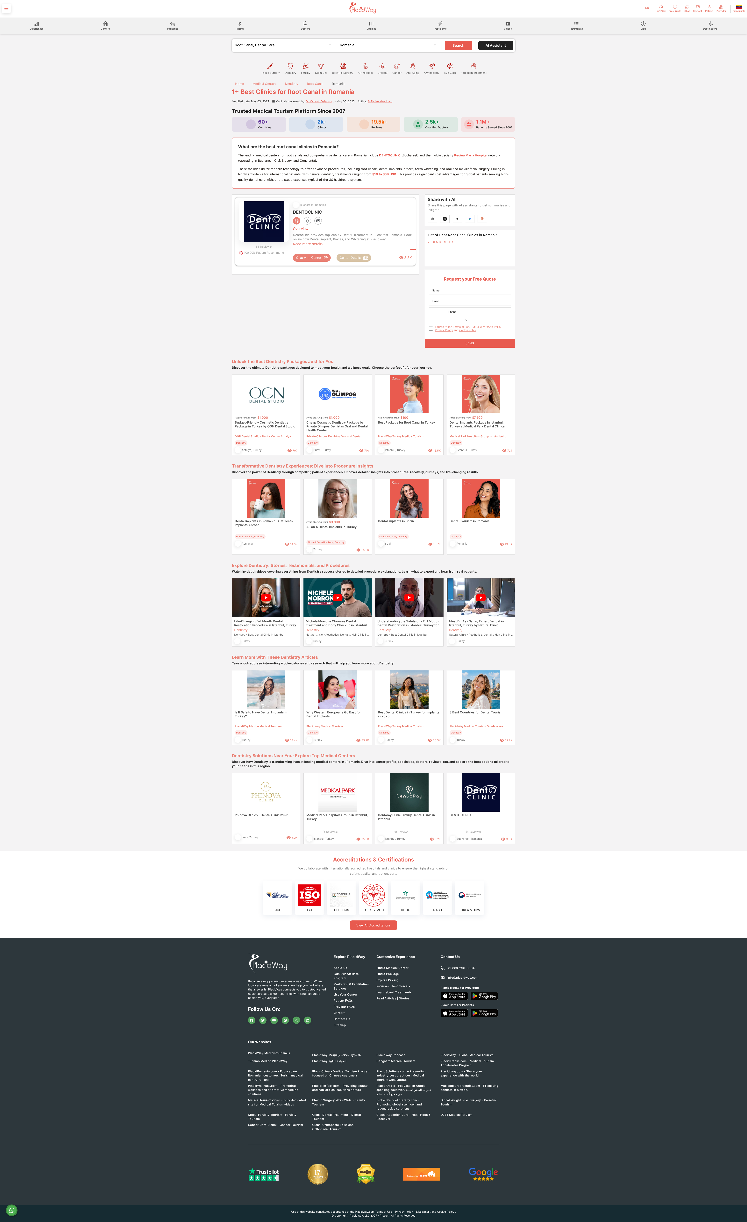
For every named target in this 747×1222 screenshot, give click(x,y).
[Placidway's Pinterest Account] (285, 1020)
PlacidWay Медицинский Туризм (336, 1055)
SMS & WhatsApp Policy (486, 326)
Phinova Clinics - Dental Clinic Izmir (261, 815)
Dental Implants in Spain (396, 521)
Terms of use (461, 326)
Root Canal (315, 84)
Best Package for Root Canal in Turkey (406, 422)
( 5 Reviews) (264, 246)
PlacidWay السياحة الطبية (329, 1061)
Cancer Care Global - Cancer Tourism (275, 1125)
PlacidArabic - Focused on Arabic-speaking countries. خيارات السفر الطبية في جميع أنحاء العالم (403, 1090)
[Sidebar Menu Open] (6, 8)
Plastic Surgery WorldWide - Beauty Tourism (338, 1102)
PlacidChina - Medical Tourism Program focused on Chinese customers (341, 1073)
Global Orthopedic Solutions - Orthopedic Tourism (334, 1127)
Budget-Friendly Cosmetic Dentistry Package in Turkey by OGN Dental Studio (265, 424)
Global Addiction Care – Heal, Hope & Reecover (403, 1117)
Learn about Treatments (394, 992)
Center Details (350, 258)
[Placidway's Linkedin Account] (307, 1020)
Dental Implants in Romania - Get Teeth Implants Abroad (264, 523)
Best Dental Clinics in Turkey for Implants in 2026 (408, 714)
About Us (340, 968)
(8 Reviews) (401, 831)
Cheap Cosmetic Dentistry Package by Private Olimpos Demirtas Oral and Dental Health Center (337, 426)
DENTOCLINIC (442, 242)
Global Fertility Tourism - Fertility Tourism (272, 1117)
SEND (470, 343)
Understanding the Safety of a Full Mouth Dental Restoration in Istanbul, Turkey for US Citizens (408, 623)
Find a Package (387, 974)
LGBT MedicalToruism (457, 1115)
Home (239, 84)
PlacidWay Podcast (390, 1055)
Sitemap (340, 1025)
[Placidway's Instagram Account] (296, 1020)
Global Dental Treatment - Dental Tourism (336, 1117)
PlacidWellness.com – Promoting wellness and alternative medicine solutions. (273, 1090)
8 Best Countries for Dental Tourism (476, 712)
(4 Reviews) (330, 831)
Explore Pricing (387, 980)
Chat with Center (308, 258)
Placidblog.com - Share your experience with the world (461, 1073)
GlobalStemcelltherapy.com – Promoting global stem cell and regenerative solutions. (399, 1104)
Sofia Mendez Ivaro (380, 101)
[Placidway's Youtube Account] (274, 1020)
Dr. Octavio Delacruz (319, 101)
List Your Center (345, 994)
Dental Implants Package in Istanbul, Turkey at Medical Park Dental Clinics (477, 424)
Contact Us (342, 1019)
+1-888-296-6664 (461, 968)
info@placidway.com (462, 977)
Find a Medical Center (392, 968)
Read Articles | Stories (392, 998)
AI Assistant (496, 45)
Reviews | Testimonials (393, 986)
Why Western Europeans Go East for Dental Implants (333, 714)
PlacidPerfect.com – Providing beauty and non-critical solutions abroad (340, 1088)
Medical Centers (264, 84)
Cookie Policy (467, 330)
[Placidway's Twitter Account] (263, 1020)
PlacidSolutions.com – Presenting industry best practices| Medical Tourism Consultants (401, 1075)
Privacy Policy (444, 330)
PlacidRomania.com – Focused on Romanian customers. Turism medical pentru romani (275, 1075)
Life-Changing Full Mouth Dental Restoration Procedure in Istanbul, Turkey (265, 623)
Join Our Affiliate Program (346, 976)
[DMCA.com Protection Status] (366, 1174)
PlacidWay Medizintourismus (269, 1053)
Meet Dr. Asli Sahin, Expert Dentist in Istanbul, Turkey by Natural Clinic (476, 623)
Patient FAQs (343, 1000)
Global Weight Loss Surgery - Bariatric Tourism (469, 1102)
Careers (339, 1013)
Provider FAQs (344, 1007)
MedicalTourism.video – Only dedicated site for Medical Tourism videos (277, 1102)
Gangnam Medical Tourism (395, 1061)
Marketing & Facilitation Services (351, 986)
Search (458, 45)
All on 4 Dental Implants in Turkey (331, 527)
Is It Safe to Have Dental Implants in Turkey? (261, 714)
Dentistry (291, 84)
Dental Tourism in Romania (469, 521)
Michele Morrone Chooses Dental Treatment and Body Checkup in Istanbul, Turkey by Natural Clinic (337, 623)
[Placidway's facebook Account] (251, 1020)
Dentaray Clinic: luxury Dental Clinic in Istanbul (406, 817)
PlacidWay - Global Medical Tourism (467, 1055)
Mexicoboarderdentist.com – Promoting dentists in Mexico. (469, 1088)
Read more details (308, 244)
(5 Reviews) (473, 831)
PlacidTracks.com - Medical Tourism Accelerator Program (467, 1063)
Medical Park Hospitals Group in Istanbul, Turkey (337, 817)
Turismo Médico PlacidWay (268, 1061)
